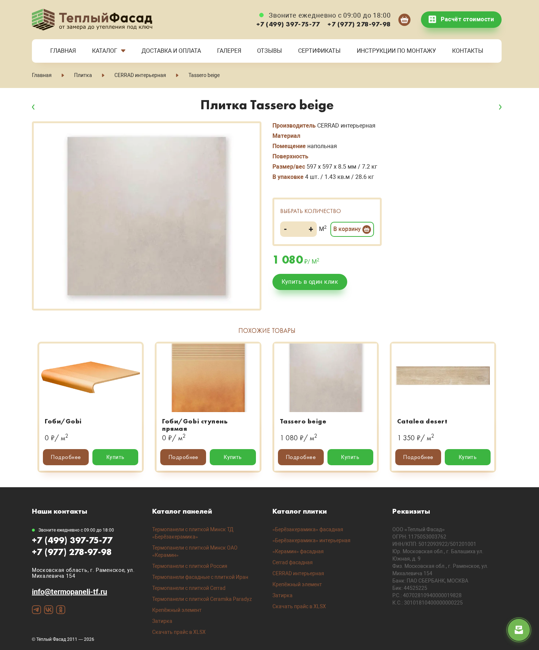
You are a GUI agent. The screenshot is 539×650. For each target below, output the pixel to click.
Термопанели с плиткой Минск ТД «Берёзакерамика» (193, 533)
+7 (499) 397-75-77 (288, 24)
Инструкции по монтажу (396, 50)
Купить (115, 457)
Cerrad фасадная (292, 562)
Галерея (229, 50)
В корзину (347, 228)
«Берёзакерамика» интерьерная (311, 540)
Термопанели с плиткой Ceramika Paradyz (202, 599)
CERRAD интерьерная (140, 75)
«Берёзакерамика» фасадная (307, 529)
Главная (63, 50)
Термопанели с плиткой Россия (189, 566)
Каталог (104, 50)
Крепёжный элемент (177, 610)
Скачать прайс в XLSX (179, 632)
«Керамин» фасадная (298, 551)
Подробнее (66, 457)
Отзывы (269, 50)
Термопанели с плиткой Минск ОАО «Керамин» (195, 551)
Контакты (467, 50)
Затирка (162, 621)
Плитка (83, 75)
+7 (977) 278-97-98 (359, 24)
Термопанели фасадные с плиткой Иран (200, 577)
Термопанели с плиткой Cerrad (188, 588)
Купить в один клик (310, 281)
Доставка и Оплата (171, 50)
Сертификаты (319, 50)
